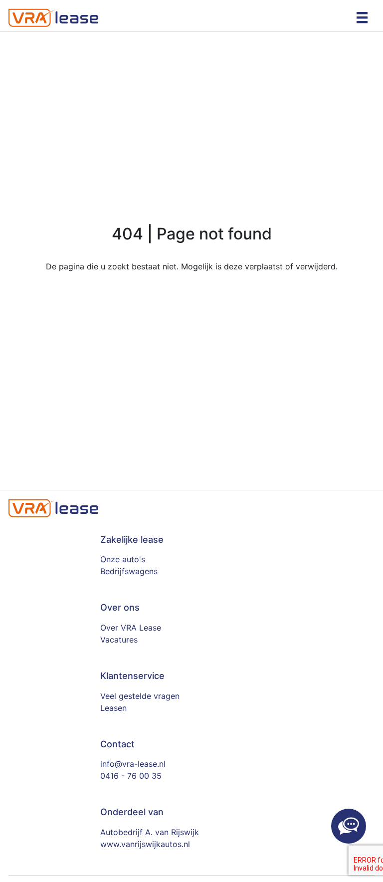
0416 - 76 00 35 (131, 776)
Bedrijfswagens (129, 571)
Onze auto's (122, 559)
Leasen (113, 708)
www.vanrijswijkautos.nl (145, 844)
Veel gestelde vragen (140, 696)
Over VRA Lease (130, 628)
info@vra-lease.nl (133, 764)
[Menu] (362, 17)
